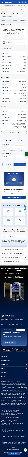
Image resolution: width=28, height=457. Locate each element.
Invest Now (14, 453)
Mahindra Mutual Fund (6, 411)
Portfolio (15, 20)
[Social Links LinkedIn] (6, 324)
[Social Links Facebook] (2, 324)
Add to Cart (8, 164)
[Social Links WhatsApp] (21, 324)
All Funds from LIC (13, 132)
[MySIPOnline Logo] (6, 2)
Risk (9, 20)
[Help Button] (25, 450)
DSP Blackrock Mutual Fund (12, 417)
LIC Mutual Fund (22, 101)
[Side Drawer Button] (25, 2)
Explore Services (9, 342)
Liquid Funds (4, 430)
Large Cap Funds (12, 429)
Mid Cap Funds (4, 431)
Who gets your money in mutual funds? (11, 257)
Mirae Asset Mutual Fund (7, 413)
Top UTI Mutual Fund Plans (7, 421)
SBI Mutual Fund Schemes (17, 423)
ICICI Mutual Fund (16, 409)
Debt (2, 16)
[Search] (19, 2)
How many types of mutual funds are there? (12, 249)
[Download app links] (9, 277)
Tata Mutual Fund (19, 421)
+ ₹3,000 (12, 150)
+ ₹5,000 (20, 150)
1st (6, 156)
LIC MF (3, 417)
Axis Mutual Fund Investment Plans (9, 419)
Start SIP (20, 164)
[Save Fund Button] (21, 9)
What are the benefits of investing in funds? (12, 253)
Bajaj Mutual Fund (5, 410)
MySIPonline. (13, 436)
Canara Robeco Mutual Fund (7, 416)
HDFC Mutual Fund (18, 413)
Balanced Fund (11, 430)
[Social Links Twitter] (9, 324)
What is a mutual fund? (7, 236)
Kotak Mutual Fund (5, 423)
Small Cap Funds (19, 430)
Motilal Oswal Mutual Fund (19, 411)
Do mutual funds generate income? (10, 261)
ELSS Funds (20, 429)
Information (23, 20)
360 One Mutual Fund (15, 410)
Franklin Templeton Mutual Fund (8, 420)
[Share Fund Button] (25, 8)
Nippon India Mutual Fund (7, 424)
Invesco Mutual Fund (20, 416)
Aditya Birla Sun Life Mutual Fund (9, 414)
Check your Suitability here (13, 197)
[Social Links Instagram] (17, 324)
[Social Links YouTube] (13, 324)
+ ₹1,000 (5, 150)
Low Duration (7, 16)
